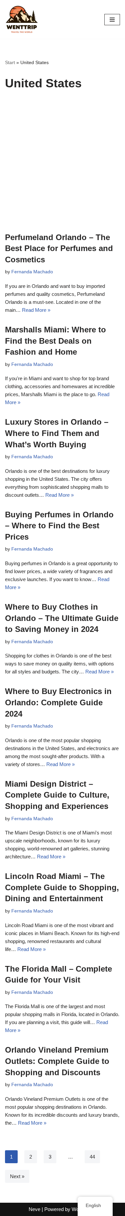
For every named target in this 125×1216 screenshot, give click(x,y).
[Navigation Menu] (112, 19)
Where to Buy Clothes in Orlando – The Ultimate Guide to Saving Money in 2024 (61, 618)
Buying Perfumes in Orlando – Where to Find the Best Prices (59, 525)
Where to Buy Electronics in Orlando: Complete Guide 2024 (58, 702)
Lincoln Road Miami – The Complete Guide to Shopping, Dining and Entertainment (62, 887)
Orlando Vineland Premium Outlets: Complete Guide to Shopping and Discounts (57, 1061)
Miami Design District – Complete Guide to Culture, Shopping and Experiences (57, 795)
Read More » (36, 310)
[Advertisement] (62, 166)
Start (10, 62)
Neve (34, 1209)
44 (92, 1157)
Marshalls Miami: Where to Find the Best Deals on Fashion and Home (55, 340)
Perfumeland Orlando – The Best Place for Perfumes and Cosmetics (59, 248)
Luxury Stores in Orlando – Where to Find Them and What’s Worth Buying (56, 433)
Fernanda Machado (32, 271)
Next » (17, 1176)
